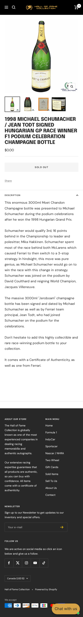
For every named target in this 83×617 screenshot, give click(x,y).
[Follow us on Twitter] (17, 563)
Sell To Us (51, 481)
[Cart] (76, 7)
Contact (50, 495)
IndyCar (50, 439)
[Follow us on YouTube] (35, 563)
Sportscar (51, 446)
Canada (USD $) (15, 578)
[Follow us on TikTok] (43, 563)
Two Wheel (52, 460)
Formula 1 (51, 432)
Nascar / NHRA (54, 453)
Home (49, 425)
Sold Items (51, 474)
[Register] (62, 527)
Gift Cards (51, 467)
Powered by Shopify (46, 589)
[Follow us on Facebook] (9, 563)
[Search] (13, 7)
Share (8, 180)
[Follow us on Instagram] (26, 563)
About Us (51, 488)
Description (12, 195)
